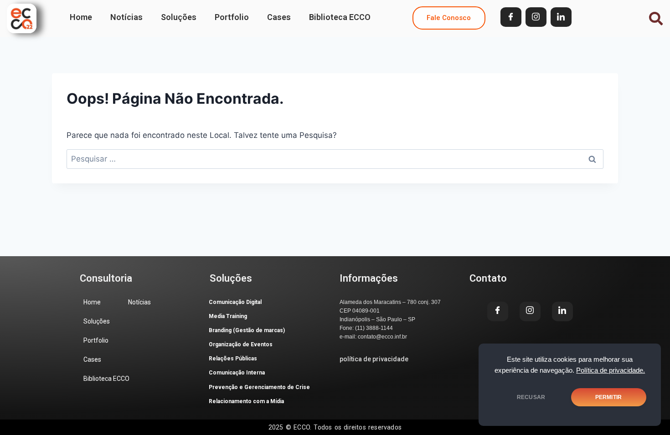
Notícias (126, 17)
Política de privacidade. (610, 370)
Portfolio (232, 17)
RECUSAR (531, 397)
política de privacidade (374, 359)
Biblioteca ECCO (340, 17)
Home (81, 17)
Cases (279, 17)
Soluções (178, 17)
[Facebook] (510, 17)
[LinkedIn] (561, 17)
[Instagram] (536, 17)
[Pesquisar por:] (335, 158)
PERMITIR (608, 397)
